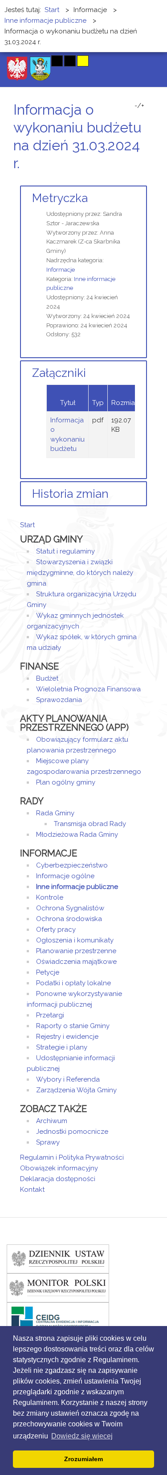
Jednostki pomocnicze (72, 1132)
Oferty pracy (56, 929)
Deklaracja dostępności (57, 1179)
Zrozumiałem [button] (83, 1459)
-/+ (139, 106)
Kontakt (32, 1190)
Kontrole (49, 897)
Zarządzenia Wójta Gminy (76, 1090)
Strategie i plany (61, 1047)
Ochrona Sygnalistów (70, 908)
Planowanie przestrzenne (76, 951)
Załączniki (59, 373)
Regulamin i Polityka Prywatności (72, 1157)
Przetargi (50, 1015)
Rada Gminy (55, 813)
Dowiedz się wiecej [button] (82, 1436)
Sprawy (48, 1142)
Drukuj (133, 180)
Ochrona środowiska (69, 919)
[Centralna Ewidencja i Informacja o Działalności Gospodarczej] (58, 1316)
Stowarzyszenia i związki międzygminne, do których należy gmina (80, 572)
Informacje (60, 269)
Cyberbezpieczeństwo (72, 865)
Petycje (47, 972)
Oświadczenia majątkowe (76, 962)
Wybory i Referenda (68, 1079)
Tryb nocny (39, 61)
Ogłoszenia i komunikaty (75, 940)
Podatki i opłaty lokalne (73, 983)
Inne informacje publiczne (77, 887)
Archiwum (51, 1121)
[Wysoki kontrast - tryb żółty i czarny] (83, 60)
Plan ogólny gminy (65, 782)
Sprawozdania (59, 700)
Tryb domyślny (23, 61)
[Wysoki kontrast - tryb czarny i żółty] (70, 60)
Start (27, 525)
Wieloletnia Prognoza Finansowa (88, 689)
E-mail (144, 180)
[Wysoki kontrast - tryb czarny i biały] (57, 60)
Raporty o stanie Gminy (73, 1026)
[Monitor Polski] (58, 1287)
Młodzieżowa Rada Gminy (77, 834)
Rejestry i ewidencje (67, 1037)
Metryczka (60, 198)
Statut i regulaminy (65, 551)
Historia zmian (70, 493)
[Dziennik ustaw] (58, 1258)
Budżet (47, 678)
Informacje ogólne (65, 876)
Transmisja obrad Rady (90, 824)
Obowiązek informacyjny (59, 1168)
